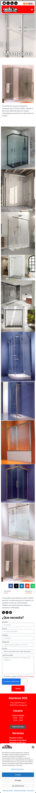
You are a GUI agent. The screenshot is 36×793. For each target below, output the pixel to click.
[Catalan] (27, 4)
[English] (29, 4)
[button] (33, 747)
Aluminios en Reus (16, 738)
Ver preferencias (18, 786)
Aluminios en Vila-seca (17, 743)
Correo (4, 628)
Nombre (5, 622)
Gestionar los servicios (17, 769)
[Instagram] (16, 3)
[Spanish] (24, 4)
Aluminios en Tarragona (17, 740)
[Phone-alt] (12, 3)
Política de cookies (7, 790)
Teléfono (5, 635)
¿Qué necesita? (7, 655)
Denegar (18, 780)
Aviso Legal (30, 790)
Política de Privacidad (20, 790)
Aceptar (18, 775)
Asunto (4, 648)
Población (5, 642)
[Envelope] (4, 3)
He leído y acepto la (19, 676)
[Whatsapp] (8, 3)
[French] (32, 4)
